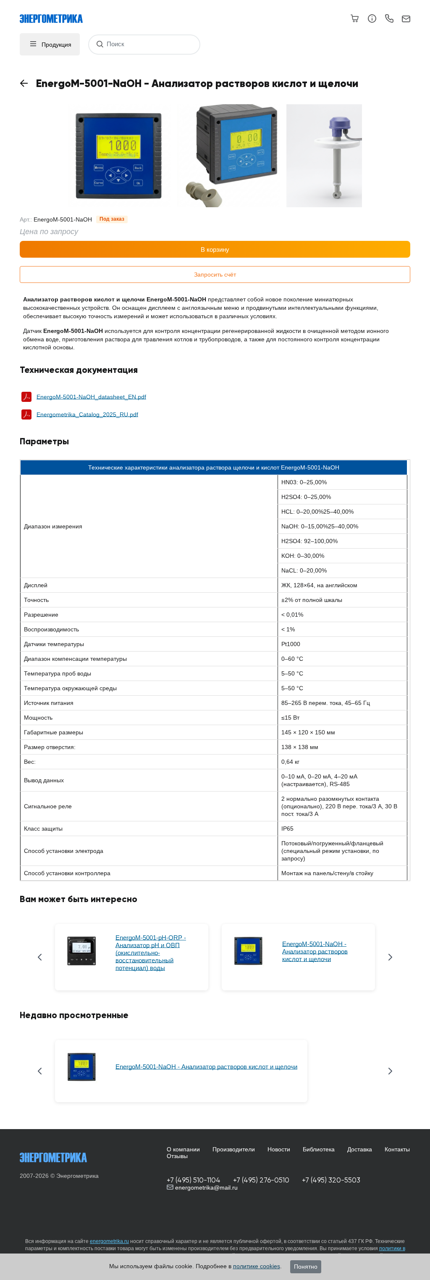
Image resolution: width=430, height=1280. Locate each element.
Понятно (305, 1266)
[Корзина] (355, 18)
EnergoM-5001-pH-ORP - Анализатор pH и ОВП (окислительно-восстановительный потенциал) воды (150, 952)
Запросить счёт (215, 274)
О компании (183, 1149)
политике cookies (256, 1266)
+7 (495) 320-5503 (331, 1180)
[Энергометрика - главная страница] (55, 14)
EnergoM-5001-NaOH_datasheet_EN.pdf (91, 396)
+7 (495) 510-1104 (193, 1180)
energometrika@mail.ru (205, 1187)
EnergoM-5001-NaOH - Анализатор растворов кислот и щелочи (315, 951)
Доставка (359, 1149)
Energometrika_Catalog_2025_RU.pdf (87, 414)
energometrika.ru (109, 1241)
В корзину (215, 249)
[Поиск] (99, 44)
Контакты (397, 1149)
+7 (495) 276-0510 (261, 1180)
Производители (233, 1149)
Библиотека (319, 1149)
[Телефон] (389, 19)
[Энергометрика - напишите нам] (406, 19)
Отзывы (177, 1156)
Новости (278, 1149)
